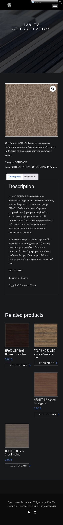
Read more (46, 363)
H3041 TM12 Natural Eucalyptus (45, 401)
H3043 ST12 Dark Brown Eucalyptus (15, 352)
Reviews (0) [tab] (30, 176)
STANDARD (21, 162)
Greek (37, 2)
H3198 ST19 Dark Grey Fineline (14, 452)
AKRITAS (41, 167)
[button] (60, 3)
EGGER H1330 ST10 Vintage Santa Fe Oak (44, 354)
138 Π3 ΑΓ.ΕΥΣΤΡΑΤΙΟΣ (23, 167)
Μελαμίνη (52, 167)
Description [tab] (15, 176)
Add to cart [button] (19, 365)
